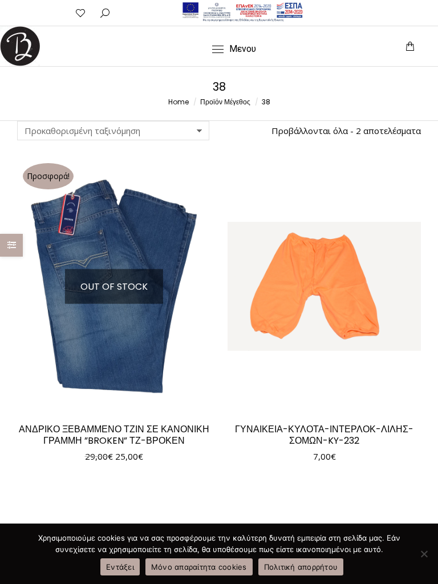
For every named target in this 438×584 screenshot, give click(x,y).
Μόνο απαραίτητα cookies (199, 566)
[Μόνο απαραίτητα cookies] (423, 553)
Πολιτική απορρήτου (301, 566)
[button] (269, 9)
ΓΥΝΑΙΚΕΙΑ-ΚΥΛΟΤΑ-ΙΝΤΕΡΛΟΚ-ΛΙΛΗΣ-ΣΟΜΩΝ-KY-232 (324, 435)
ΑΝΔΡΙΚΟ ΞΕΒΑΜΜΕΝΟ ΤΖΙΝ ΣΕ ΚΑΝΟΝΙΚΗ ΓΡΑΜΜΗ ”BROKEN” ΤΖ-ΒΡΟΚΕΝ (114, 435)
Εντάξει (120, 566)
